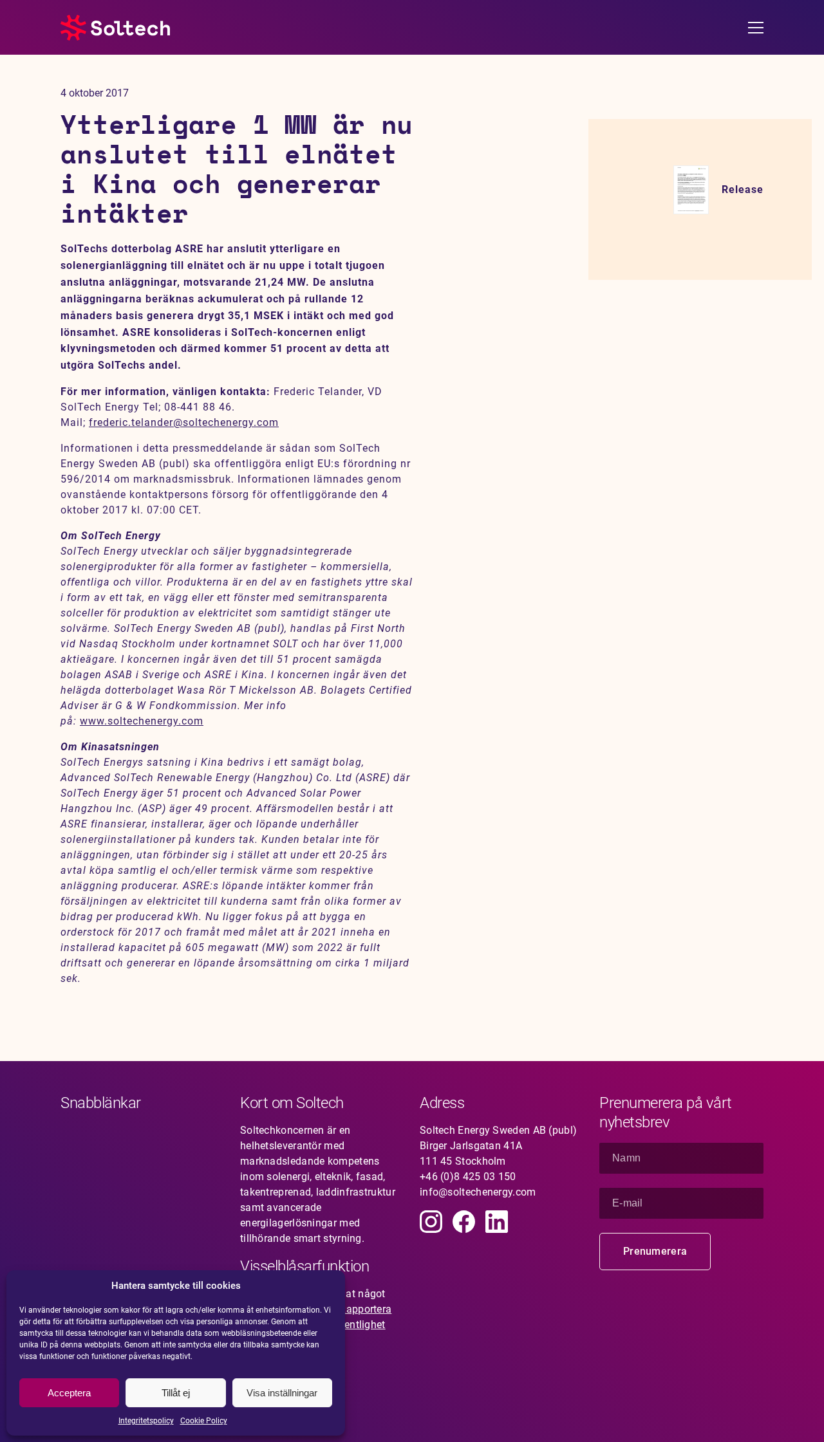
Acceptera (69, 1392)
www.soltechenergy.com (141, 721)
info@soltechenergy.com (478, 1192)
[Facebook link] (464, 1221)
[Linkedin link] (496, 1221)
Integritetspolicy (146, 1420)
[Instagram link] (431, 1221)
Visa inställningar (282, 1392)
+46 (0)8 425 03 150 (468, 1176)
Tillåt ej (176, 1392)
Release (742, 189)
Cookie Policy (203, 1420)
